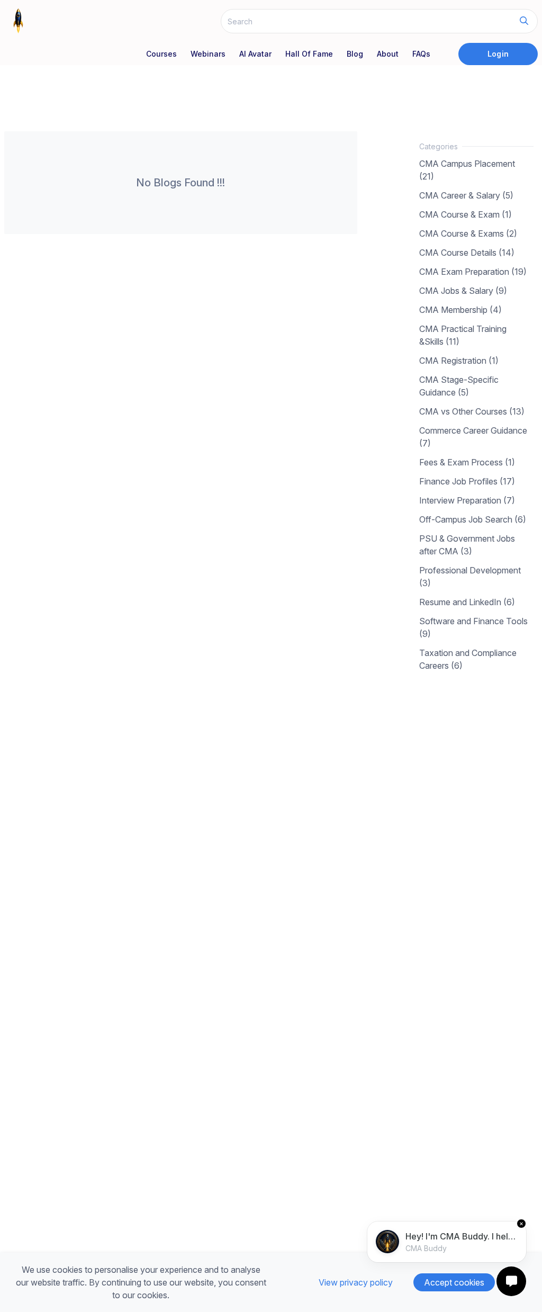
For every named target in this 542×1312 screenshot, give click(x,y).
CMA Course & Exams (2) (468, 233)
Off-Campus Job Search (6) (472, 519)
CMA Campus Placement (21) (467, 170)
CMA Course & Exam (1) (465, 214)
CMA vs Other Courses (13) (472, 411)
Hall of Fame (309, 53)
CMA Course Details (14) (466, 252)
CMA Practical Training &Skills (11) (463, 335)
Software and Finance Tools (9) (473, 627)
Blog (355, 53)
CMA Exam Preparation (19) (473, 271)
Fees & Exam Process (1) (467, 462)
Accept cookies (454, 1282)
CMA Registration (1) (459, 360)
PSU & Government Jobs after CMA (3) (467, 544)
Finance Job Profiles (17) (467, 481)
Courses (161, 53)
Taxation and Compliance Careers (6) (468, 659)
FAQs (421, 53)
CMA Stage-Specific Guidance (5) (459, 386)
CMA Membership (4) (460, 309)
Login (497, 53)
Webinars (208, 53)
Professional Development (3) (470, 576)
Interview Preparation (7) (467, 500)
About (388, 53)
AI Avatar (255, 53)
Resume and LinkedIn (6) (467, 602)
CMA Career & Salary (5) (466, 195)
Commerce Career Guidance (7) (473, 436)
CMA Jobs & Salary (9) (463, 290)
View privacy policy (356, 1282)
